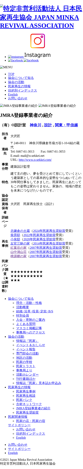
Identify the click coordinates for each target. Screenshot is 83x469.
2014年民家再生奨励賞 (49, 243)
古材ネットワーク (29, 404)
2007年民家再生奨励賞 (46, 247)
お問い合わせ (17, 98)
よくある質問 (25, 324)
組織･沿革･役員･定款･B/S (34, 311)
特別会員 (22, 315)
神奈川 (35, 125)
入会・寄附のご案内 (30, 319)
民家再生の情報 (19, 86)
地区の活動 (24, 357)
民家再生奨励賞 (27, 412)
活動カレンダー (27, 374)
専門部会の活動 (27, 353)
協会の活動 (16, 82)
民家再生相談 (25, 395)
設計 (48, 125)
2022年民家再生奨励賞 (39, 235)
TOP (11, 74)
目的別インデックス (22, 90)
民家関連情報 (17, 416)
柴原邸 (15, 235)
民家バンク (24, 400)
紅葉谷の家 (18, 247)
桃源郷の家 (18, 256)
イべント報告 (25, 349)
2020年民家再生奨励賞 (39, 239)
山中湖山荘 (18, 252)
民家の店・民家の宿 (30, 421)
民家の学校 (24, 362)
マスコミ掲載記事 (29, 328)
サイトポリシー (19, 425)
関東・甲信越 (66, 125)
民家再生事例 (25, 391)
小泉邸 (15, 239)
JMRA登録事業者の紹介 (33, 408)
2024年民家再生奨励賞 (49, 230)
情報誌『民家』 (27, 341)
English (13, 94)
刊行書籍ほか (25, 378)
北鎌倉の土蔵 (20, 230)
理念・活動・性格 (29, 303)
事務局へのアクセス (30, 332)
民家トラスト (25, 366)
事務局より (24, 370)
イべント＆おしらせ (30, 345)
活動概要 (22, 307)
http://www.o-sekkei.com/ (35, 159)
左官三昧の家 (20, 243)
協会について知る (21, 78)
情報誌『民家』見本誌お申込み (38, 383)
